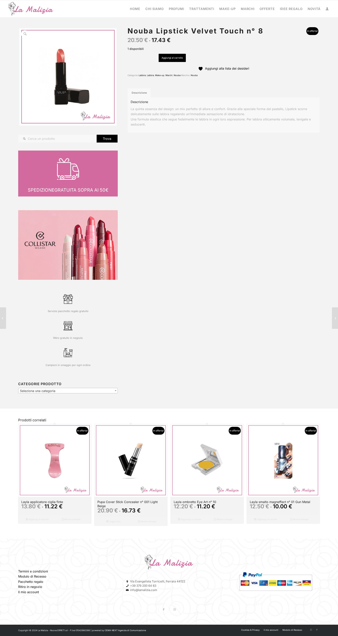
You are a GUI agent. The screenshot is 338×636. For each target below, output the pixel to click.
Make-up (159, 75)
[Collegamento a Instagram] (174, 609)
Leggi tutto (115, 521)
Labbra (142, 75)
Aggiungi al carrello (172, 57)
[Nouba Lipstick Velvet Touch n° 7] (3, 318)
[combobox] (68, 390)
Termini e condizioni (33, 571)
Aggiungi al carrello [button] (38, 519)
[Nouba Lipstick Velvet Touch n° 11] (335, 318)
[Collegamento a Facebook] (163, 609)
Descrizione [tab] (139, 92)
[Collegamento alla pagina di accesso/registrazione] (327, 9)
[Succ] (109, 245)
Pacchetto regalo (30, 582)
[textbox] (68, 391)
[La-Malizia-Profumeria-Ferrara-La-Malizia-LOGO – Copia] (31, 8)
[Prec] (27, 245)
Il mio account (28, 592)
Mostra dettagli (72, 519)
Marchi (169, 75)
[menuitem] (135, 8)
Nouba (177, 75)
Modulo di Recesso (32, 576)
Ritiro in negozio (30, 587)
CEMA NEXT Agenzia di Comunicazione (125, 630)
